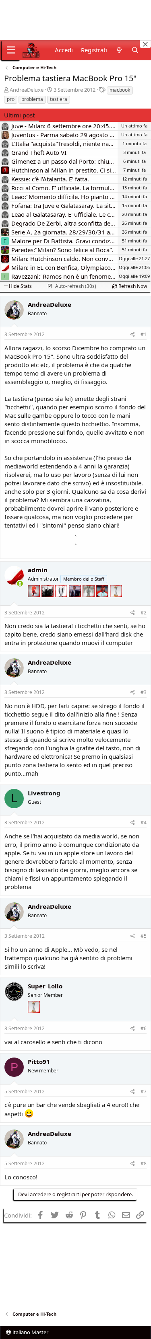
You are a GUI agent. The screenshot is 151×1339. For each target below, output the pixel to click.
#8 (144, 1163)
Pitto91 (39, 1062)
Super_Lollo (45, 986)
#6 (144, 1028)
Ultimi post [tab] (19, 115)
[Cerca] (135, 50)
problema (32, 99)
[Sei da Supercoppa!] (89, 602)
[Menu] (11, 50)
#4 (144, 822)
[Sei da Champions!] (62, 602)
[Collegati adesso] (20, 583)
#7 (144, 1091)
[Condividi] (133, 334)
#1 (144, 334)
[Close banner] (145, 44)
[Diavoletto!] (34, 602)
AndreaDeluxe (26, 89)
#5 (144, 935)
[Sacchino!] (103, 602)
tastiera (58, 99)
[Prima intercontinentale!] (116, 602)
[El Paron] (48, 602)
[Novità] (119, 50)
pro (10, 99)
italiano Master (29, 1332)
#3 (144, 692)
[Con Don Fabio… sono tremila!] (76, 602)
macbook (120, 89)
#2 (144, 612)
